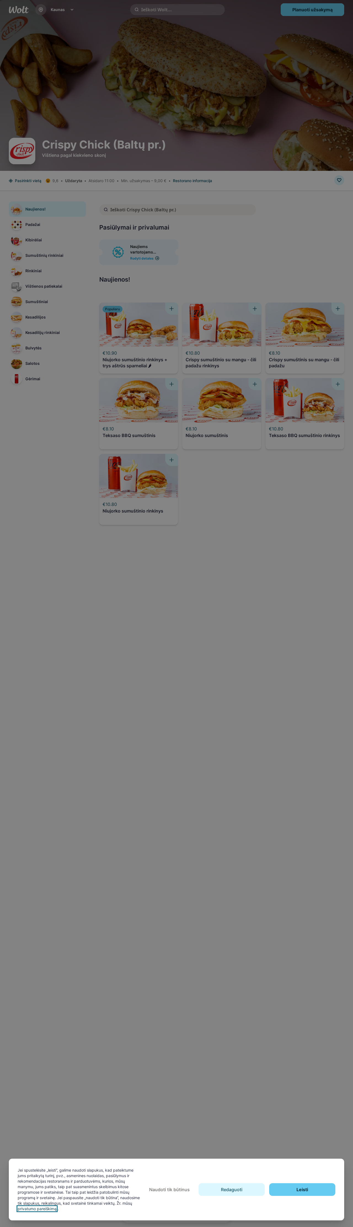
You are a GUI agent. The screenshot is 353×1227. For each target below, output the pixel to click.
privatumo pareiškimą (37, 1208)
